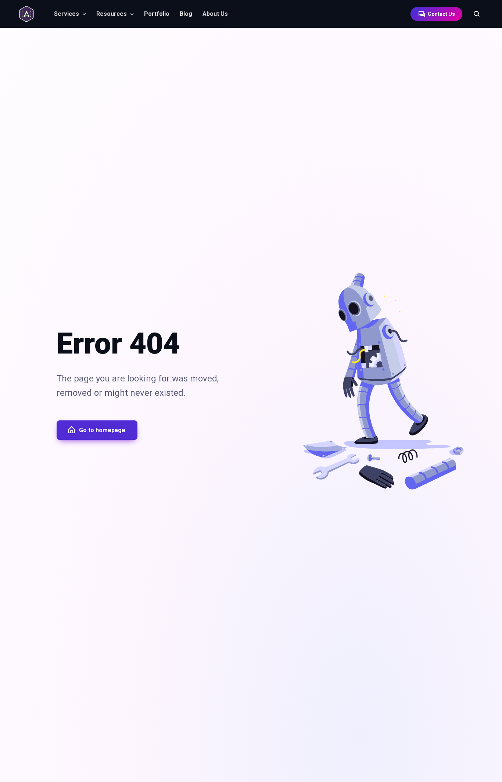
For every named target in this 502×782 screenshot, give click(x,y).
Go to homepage (102, 430)
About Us (215, 13)
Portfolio (156, 13)
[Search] (473, 14)
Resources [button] (111, 13)
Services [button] (66, 13)
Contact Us (441, 14)
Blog (186, 13)
